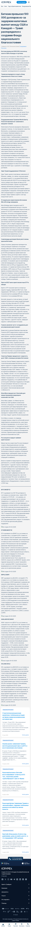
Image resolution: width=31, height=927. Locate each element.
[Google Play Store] (5, 863)
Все (2, 6)
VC (26, 879)
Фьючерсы (21, 926)
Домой (3, 926)
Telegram (14, 879)
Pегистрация (21, 2)
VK (23, 879)
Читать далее (25, 735)
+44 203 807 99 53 (17, 859)
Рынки (9, 926)
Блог (5, 6)
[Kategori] (29, 2)
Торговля (15, 926)
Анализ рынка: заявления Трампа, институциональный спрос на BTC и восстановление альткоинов (14, 746)
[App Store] (25, 863)
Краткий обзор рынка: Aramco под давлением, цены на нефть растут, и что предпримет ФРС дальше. (15, 836)
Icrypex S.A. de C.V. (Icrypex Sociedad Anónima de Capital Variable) (15, 873)
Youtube (11, 879)
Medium (17, 879)
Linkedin (20, 879)
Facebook (2, 879)
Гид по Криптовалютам (14, 6)
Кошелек (28, 926)
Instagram (8, 879)
